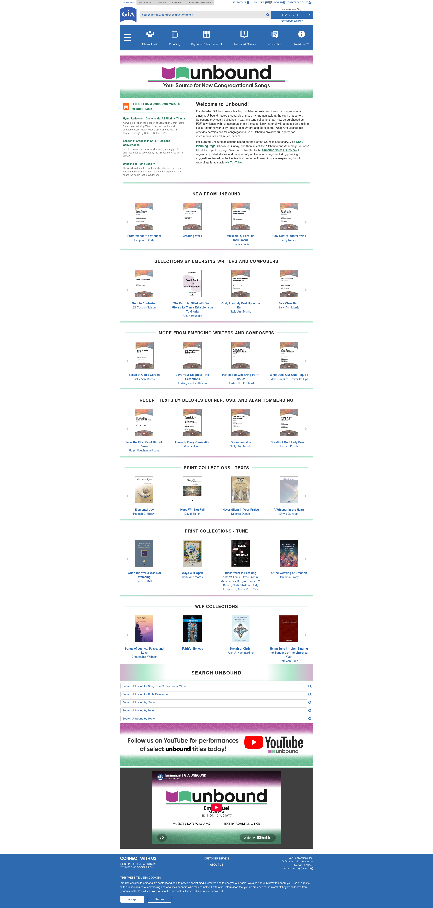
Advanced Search (292, 21)
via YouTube (233, 162)
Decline (159, 899)
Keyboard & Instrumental (206, 44)
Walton (162, 2)
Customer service (216, 858)
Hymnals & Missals (244, 44)
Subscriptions (275, 44)
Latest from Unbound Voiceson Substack (155, 106)
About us (216, 864)
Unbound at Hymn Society (139, 164)
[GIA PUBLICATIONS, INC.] (128, 14)
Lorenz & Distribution (198, 2)
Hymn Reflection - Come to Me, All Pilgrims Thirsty (154, 118)
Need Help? (301, 44)
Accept (132, 899)
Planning (174, 44)
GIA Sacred (128, 2)
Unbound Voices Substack (279, 150)
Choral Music (150, 44)
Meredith (176, 2)
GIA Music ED (145, 2)
